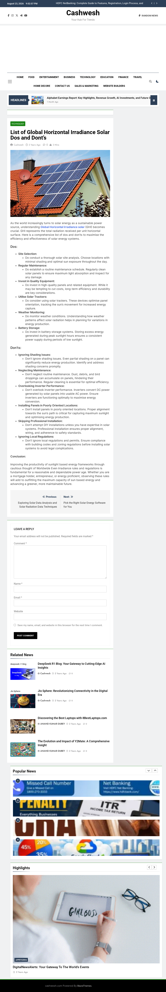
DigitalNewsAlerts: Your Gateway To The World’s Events (51, 967)
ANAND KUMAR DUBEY (52, 723)
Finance (123, 77)
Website (18, 611)
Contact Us (62, 85)
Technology (87, 77)
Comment (20, 543)
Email (18, 597)
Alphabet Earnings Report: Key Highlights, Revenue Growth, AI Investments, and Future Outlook (78, 97)
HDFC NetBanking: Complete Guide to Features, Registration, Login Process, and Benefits (99, 3)
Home (20, 77)
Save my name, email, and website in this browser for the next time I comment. (60, 625)
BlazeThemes (84, 985)
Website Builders (114, 85)
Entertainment (49, 77)
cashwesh (19, 144)
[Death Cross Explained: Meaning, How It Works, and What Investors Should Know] (145, 100)
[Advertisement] (83, 48)
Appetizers (21, 959)
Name (18, 583)
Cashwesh (83, 12)
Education (106, 77)
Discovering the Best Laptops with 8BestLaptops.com (72, 718)
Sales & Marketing (86, 85)
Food (31, 77)
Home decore (42, 85)
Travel (137, 77)
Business (69, 77)
